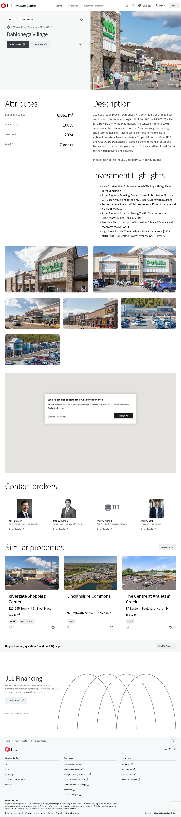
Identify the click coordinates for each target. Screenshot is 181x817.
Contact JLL (127, 769)
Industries (68, 789)
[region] (90, 409)
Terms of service (56, 813)
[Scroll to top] (173, 742)
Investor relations (129, 779)
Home (7, 741)
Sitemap (8, 784)
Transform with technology (75, 784)
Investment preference (15, 779)
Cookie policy (72, 813)
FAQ (6, 764)
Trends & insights (71, 794)
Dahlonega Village (38, 741)
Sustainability (128, 774)
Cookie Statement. (56, 408)
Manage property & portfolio (76, 774)
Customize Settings (57, 416)
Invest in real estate (72, 769)
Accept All (123, 415)
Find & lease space (72, 764)
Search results (21, 741)
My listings (9, 774)
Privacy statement (14, 813)
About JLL (126, 764)
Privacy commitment (35, 813)
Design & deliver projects (74, 779)
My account (10, 769)
